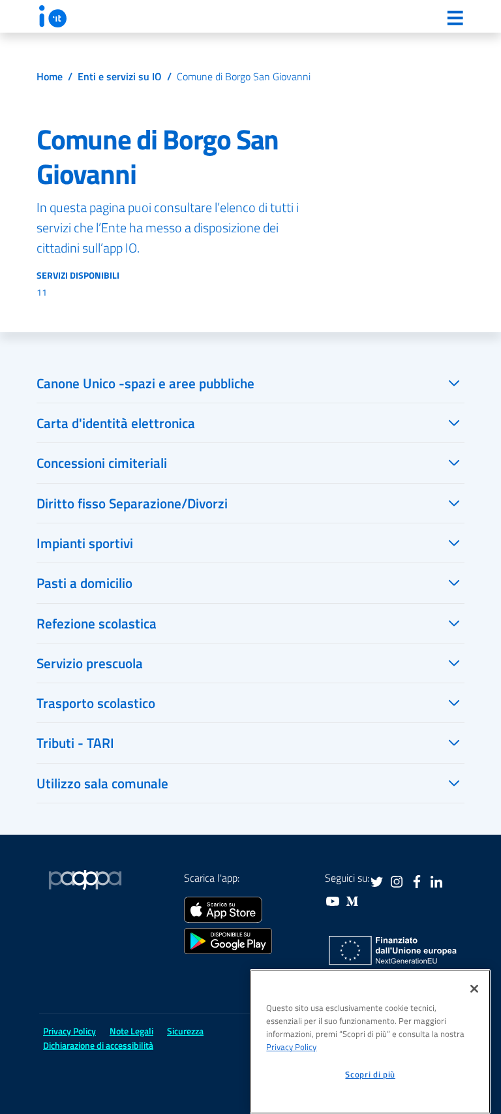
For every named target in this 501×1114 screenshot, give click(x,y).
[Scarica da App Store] (223, 908)
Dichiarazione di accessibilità (98, 1045)
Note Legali (131, 1031)
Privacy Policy (291, 1046)
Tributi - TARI (75, 742)
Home (50, 76)
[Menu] (454, 17)
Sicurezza (185, 1031)
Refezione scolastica (97, 623)
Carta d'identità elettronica (116, 422)
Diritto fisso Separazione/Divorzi (132, 503)
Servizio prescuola (90, 663)
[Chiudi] (474, 988)
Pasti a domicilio (84, 582)
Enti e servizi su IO (120, 76)
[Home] (53, 16)
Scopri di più (370, 1074)
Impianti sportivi (85, 543)
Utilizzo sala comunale (102, 783)
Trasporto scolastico (96, 702)
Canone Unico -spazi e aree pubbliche (145, 383)
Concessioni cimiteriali (102, 462)
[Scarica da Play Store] (228, 940)
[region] (370, 1041)
